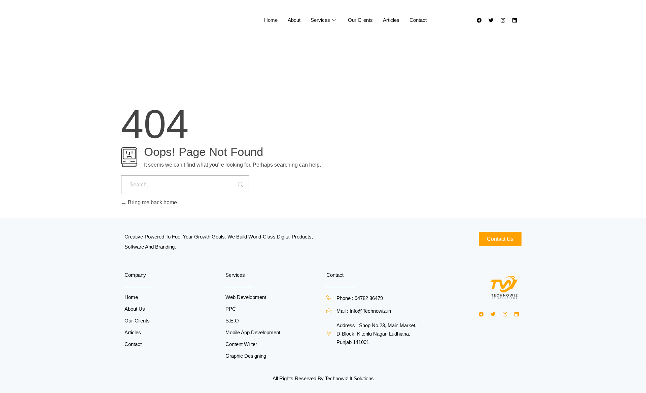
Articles (391, 20)
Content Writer (241, 344)
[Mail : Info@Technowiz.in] (328, 310)
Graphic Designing (245, 356)
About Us (134, 309)
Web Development (245, 297)
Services (320, 20)
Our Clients (360, 20)
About (294, 20)
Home (271, 20)
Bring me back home (152, 202)
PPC (230, 309)
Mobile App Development (252, 332)
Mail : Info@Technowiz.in (363, 311)
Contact (418, 20)
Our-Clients (137, 320)
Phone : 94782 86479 (359, 298)
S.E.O (232, 320)
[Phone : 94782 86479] (328, 297)
